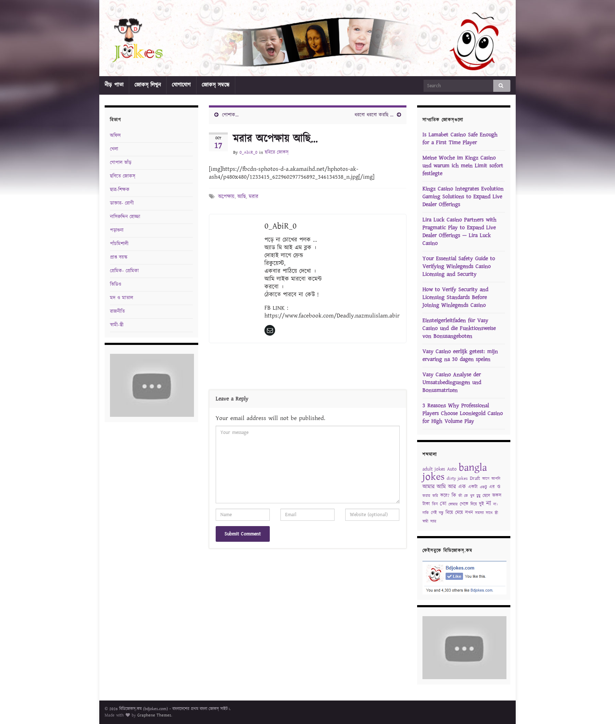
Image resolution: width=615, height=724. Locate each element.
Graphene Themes (154, 715)
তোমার (453, 504)
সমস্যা (479, 513)
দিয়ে (474, 504)
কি (454, 495)
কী (460, 496)
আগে (485, 479)
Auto (452, 469)
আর (452, 487)
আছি (241, 196)
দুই (481, 504)
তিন (435, 504)
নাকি (425, 513)
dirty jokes (457, 478)
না (488, 503)
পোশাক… (230, 115)
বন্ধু (441, 513)
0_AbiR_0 (248, 152)
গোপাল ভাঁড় (120, 162)
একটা (473, 487)
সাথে (489, 513)
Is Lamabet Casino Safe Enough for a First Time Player (460, 139)
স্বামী (425, 521)
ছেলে (486, 496)
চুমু (478, 496)
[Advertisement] (307, 368)
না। (495, 504)
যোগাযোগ (181, 85)
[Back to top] (599, 708)
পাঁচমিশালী (119, 243)
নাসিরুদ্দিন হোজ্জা (125, 216)
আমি (441, 487)
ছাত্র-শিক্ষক (120, 189)
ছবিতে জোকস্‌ (277, 152)
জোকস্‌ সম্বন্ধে (216, 85)
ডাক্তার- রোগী (122, 203)
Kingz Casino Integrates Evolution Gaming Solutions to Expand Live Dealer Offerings (463, 197)
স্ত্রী (496, 513)
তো (443, 504)
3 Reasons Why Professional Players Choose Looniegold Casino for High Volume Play (462, 413)
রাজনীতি (117, 311)
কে (466, 496)
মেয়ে (459, 512)
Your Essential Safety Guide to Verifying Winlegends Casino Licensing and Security (458, 266)
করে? (445, 495)
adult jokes (433, 469)
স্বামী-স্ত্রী (116, 325)
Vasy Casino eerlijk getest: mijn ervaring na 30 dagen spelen (460, 355)
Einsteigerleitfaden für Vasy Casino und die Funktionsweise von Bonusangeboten (459, 328)
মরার (253, 196)
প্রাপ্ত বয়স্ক (118, 257)
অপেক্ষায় (226, 196)
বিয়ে (449, 512)
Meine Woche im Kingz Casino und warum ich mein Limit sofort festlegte (462, 166)
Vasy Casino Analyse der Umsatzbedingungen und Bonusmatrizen (451, 382)
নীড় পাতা (114, 85)
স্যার (433, 521)
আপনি (496, 479)
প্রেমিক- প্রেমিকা (124, 270)
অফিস (115, 135)
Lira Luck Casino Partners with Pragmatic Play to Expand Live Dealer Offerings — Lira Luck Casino (459, 231)
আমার (428, 487)
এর (492, 487)
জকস (496, 495)
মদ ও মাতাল (121, 297)
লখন (469, 512)
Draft (475, 478)
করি (435, 496)
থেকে (464, 504)
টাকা (426, 504)
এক (462, 487)
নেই (434, 513)
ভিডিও (115, 284)
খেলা (114, 149)
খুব (472, 496)
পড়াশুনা (116, 230)
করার (426, 496)
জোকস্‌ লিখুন (148, 85)
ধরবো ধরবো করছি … (373, 115)
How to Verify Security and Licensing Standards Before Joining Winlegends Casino (455, 297)
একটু (483, 487)
